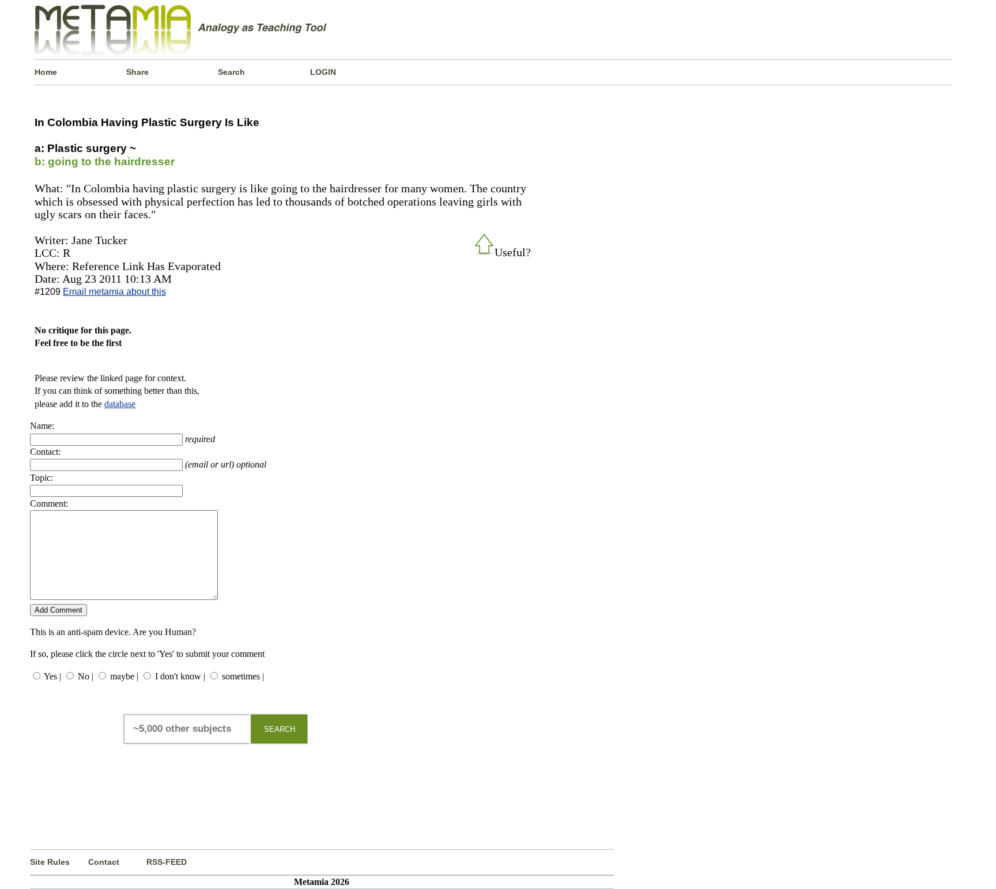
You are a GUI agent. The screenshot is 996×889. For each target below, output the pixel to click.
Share (137, 72)
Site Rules (50, 862)
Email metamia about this (114, 292)
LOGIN (323, 72)
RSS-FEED (166, 862)
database (119, 404)
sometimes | (243, 676)
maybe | (124, 676)
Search (231, 72)
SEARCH (279, 729)
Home (46, 72)
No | (85, 676)
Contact (103, 862)
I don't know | (180, 676)
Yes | (52, 676)
